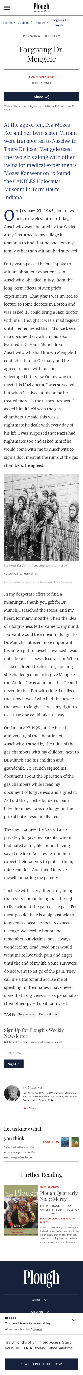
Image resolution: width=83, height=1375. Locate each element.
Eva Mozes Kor (41, 77)
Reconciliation (48, 1014)
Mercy (40, 22)
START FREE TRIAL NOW (41, 1364)
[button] (7, 8)
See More (29, 1108)
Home (7, 22)
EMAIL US (51, 1142)
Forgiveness (26, 1014)
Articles (23, 22)
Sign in (37, 1329)
